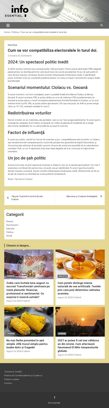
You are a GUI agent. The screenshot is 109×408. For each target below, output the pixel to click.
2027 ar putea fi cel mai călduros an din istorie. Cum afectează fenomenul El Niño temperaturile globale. (78, 346)
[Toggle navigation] (8, 25)
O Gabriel (26, 301)
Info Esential (54, 403)
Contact (8, 383)
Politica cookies (11, 379)
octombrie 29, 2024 (16, 56)
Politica (12, 45)
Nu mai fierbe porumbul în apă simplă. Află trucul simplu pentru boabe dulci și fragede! (27, 344)
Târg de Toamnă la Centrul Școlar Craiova (27, 198)
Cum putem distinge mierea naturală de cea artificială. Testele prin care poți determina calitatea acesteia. (79, 288)
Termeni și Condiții (13, 371)
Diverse (9, 221)
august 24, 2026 (13, 301)
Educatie (10, 228)
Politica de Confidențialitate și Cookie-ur (23, 375)
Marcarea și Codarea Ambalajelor (82, 196)
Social (9, 235)
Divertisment (12, 225)
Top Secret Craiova (23, 179)
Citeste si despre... (18, 245)
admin (29, 56)
